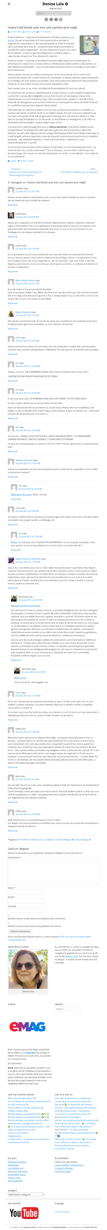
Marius (58, 1139)
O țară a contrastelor (18, 1132)
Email (11, 897)
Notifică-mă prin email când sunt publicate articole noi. (35, 926)
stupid (30, 161)
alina (17, 508)
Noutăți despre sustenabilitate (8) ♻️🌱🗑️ (28, 1117)
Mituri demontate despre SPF (22, 1098)
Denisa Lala (30, 31)
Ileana (58, 1098)
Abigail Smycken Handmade (28, 558)
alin (17, 363)
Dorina (58, 1104)
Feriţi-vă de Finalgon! (71, 1117)
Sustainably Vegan (17, 1174)
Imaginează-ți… (15, 1136)
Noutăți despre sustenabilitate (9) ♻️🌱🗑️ (28, 1114)
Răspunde (13, 204)
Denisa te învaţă (63, 1171)
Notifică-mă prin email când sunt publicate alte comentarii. (37, 918)
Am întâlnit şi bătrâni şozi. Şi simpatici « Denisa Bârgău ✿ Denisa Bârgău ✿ (54, 839)
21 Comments (45, 31)
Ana (57, 1120)
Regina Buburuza (23, 312)
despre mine (71, 956)
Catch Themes (91, 1227)
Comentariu (14, 857)
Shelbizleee (13, 1165)
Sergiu (18, 692)
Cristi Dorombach (62, 1211)
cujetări (13, 161)
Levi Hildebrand (15, 1168)
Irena (57, 1110)
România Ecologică (17, 1162)
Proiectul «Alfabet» (64, 1168)
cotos (17, 337)
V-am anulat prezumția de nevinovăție (80, 1120)
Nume (12, 887)
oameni (23, 161)
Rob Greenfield (15, 1180)
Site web (12, 906)
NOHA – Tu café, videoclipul (74, 1129)
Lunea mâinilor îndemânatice (69, 1165)
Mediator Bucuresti (24, 460)
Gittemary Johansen (17, 1171)
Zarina (58, 1123)
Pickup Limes (14, 1177)
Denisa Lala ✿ (55, 4)
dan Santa (21, 677)
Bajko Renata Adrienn (25, 280)
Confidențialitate (59, 1227)
